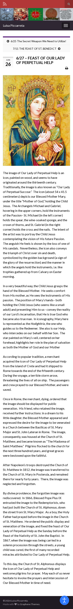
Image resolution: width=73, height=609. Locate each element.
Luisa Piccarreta (13, 25)
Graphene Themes (30, 604)
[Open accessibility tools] (64, 600)
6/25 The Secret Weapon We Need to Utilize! (38, 41)
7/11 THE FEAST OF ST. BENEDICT (34, 48)
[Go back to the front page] (36, 14)
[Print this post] (66, 68)
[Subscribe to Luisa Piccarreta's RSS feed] (5, 3)
